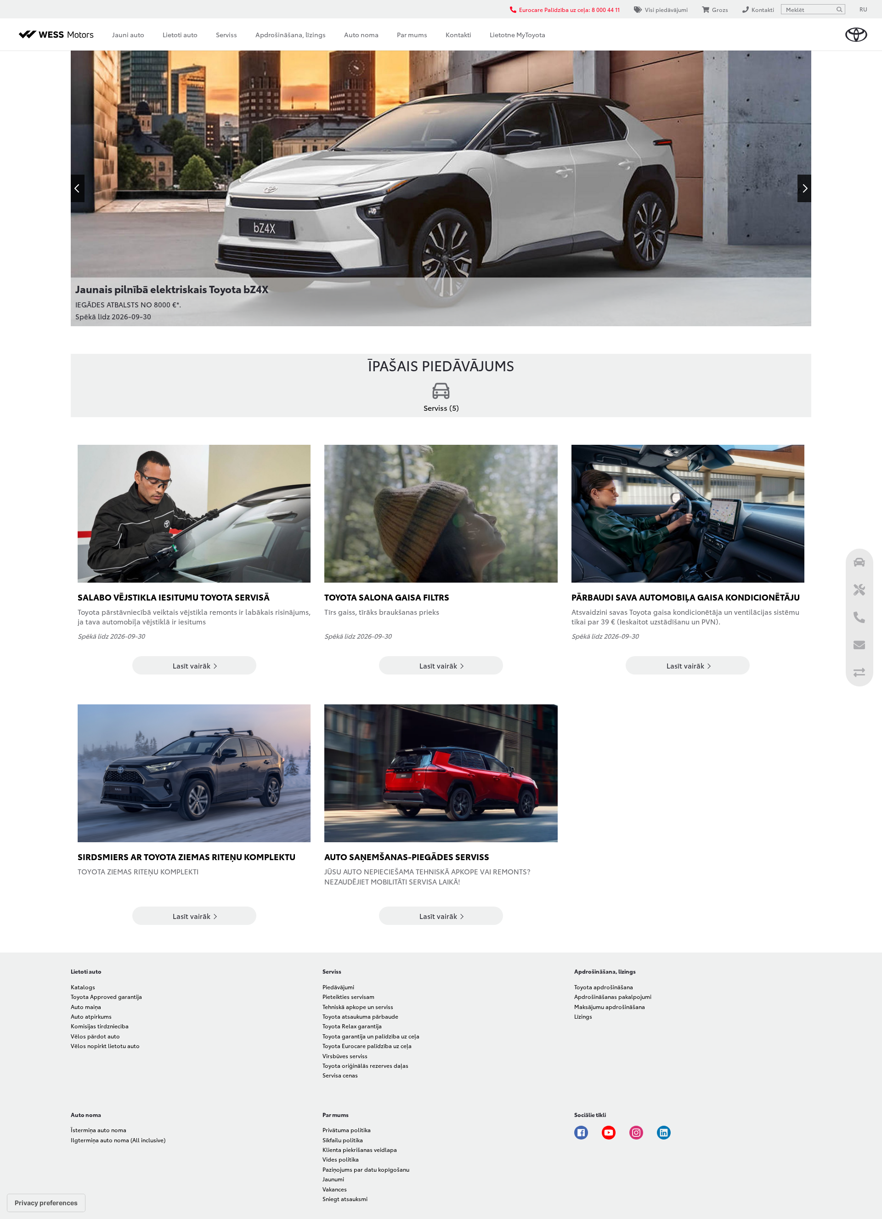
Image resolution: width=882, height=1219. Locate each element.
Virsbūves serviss (345, 1056)
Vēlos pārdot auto (95, 1036)
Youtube (609, 1133)
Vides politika (340, 1159)
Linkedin (664, 1133)
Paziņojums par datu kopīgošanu (365, 1169)
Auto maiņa (86, 1006)
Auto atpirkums (91, 1016)
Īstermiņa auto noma (98, 1130)
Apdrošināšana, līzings (290, 34)
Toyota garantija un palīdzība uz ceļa (370, 1036)
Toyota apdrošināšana (603, 987)
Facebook (581, 1133)
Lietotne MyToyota (517, 34)
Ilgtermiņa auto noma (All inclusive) (118, 1140)
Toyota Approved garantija (106, 996)
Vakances (334, 1189)
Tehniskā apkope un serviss (357, 1006)
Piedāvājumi (338, 987)
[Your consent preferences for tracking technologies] (46, 1203)
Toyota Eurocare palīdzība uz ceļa (367, 1045)
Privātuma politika (346, 1130)
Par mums (412, 34)
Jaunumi (333, 1179)
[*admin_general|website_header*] (856, 34)
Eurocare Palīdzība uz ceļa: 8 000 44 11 (569, 9)
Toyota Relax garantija (352, 1026)
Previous (78, 188)
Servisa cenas (340, 1075)
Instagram (636, 1133)
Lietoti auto (180, 34)
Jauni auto (128, 34)
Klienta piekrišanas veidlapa (359, 1149)
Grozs (720, 9)
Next (804, 188)
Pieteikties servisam (348, 996)
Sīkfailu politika (342, 1140)
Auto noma (361, 34)
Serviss (226, 34)
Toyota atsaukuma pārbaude (360, 1016)
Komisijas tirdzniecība (100, 1026)
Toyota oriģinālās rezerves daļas (365, 1065)
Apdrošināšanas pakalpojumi (612, 996)
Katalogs (83, 987)
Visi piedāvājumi (666, 9)
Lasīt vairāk (192, 665)
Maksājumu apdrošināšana (609, 1006)
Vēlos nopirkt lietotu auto (105, 1045)
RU (863, 9)
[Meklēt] (839, 9)
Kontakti (458, 34)
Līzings (583, 1016)
